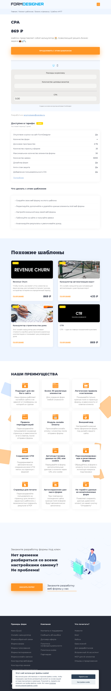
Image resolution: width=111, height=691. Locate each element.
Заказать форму (26, 587)
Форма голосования (20, 648)
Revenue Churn (20, 282)
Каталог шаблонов (26, 12)
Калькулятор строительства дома (30, 326)
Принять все (83, 677)
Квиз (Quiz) (16, 631)
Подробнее (18, 178)
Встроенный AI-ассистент (87, 652)
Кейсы (78, 639)
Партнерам (46, 654)
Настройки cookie (83, 682)
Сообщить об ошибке (51, 635)
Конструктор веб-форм (22, 661)
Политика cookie (48, 650)
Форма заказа (17, 644)
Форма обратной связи (22, 639)
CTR (62, 326)
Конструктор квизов (20, 665)
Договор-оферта (48, 639)
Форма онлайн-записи (22, 657)
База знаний (80, 644)
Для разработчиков (84, 648)
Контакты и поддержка (52, 631)
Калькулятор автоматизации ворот (77, 282)
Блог (77, 635)
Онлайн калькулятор (21, 635)
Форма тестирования (21, 652)
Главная (14, 12)
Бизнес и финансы (42, 12)
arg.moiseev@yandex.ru (34, 115)
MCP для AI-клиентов (85, 657)
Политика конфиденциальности (51, 645)
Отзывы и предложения (86, 661)
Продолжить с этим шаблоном (55, 51)
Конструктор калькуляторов (24, 670)
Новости (79, 631)
